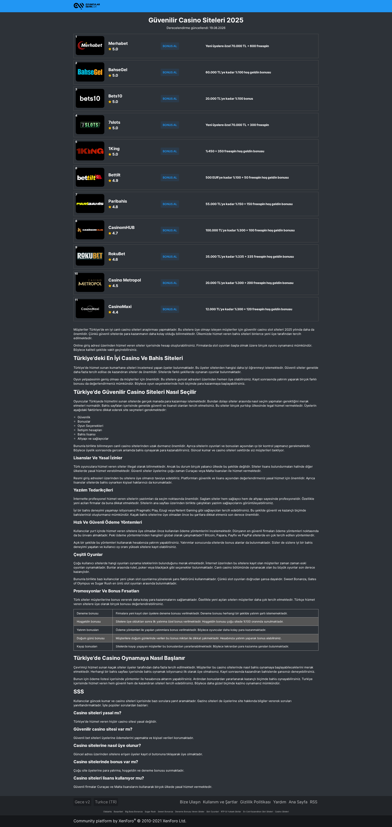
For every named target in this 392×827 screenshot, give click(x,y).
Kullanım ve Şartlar (220, 801)
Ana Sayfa (298, 801)
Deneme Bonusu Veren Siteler (189, 811)
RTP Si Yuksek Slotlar (231, 811)
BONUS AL (170, 46)
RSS (313, 801)
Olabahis (107, 811)
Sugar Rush (150, 811)
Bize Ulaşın (190, 801)
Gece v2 (82, 801)
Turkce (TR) (106, 801)
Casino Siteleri (282, 811)
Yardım (279, 801)
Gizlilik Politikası (255, 801)
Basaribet (118, 811)
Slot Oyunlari (212, 811)
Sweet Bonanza (165, 811)
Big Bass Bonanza (134, 811)
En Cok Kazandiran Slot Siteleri (258, 811)
